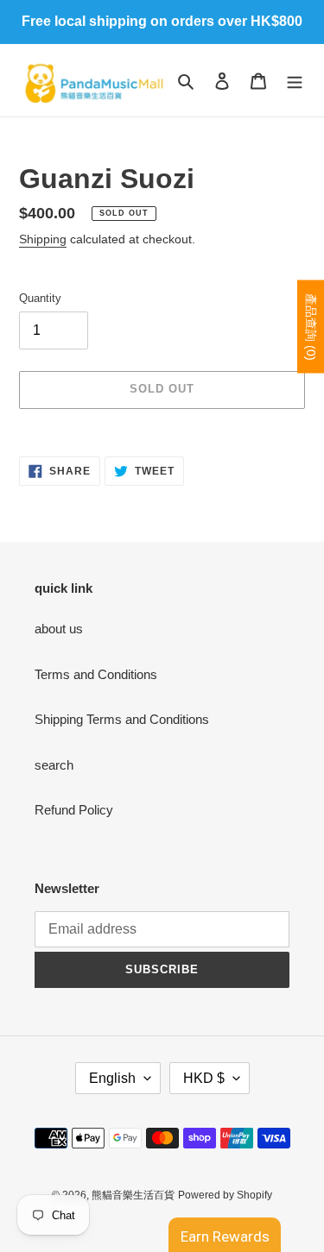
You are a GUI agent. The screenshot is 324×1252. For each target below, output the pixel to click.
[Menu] (294, 80)
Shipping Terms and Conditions (122, 719)
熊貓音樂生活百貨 (133, 1195)
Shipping (43, 239)
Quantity (40, 298)
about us (59, 628)
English (112, 1078)
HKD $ (204, 1078)
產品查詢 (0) (311, 326)
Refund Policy (74, 809)
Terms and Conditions (96, 674)
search (54, 765)
